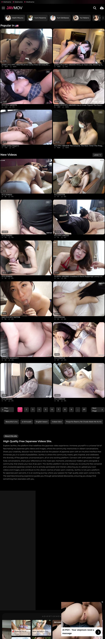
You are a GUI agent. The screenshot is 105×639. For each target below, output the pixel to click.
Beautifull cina (12, 422)
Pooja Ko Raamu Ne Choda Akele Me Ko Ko (84, 422)
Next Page (94, 409)
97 (84, 410)
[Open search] (94, 7)
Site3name (30, 2)
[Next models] (103, 18)
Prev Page (6, 409)
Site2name (19, 2)
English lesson (42, 422)
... (77, 410)
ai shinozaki (26, 422)
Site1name (7, 2)
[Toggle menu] (3, 8)
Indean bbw (57, 422)
